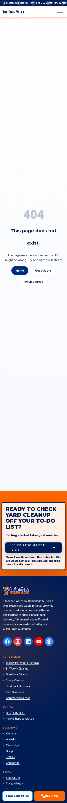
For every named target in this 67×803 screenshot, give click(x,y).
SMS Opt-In (13, 777)
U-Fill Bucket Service (18, 686)
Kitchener (11, 733)
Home (20, 270)
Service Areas (33, 281)
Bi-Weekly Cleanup (17, 668)
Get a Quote (43, 270)
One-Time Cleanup (17, 674)
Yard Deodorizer (15, 692)
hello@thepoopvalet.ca (20, 718)
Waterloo (11, 739)
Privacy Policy (14, 783)
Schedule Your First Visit (28, 547)
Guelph (10, 751)
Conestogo (13, 763)
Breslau (10, 757)
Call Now (51, 796)
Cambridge (12, 745)
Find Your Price (17, 796)
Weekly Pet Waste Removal (22, 663)
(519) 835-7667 (15, 713)
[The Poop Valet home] (16, 590)
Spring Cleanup (15, 680)
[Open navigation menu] (60, 12)
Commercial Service (18, 698)
